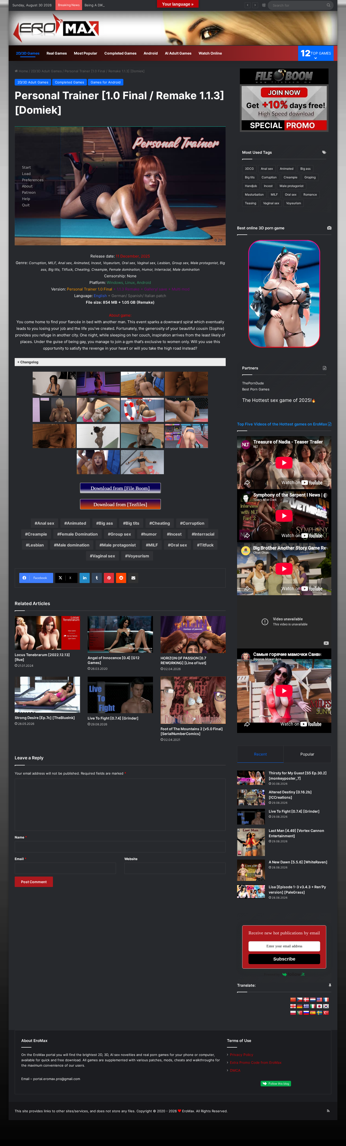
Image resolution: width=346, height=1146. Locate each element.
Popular (307, 754)
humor (150, 534)
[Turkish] (326, 1013)
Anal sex (45, 523)
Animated (76, 523)
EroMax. (188, 1111)
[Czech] (300, 999)
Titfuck (207, 545)
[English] (319, 999)
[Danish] (306, 999)
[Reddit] (121, 578)
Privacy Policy (241, 1055)
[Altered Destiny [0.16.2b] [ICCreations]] (251, 797)
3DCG (249, 168)
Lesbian (36, 545)
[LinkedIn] (85, 578)
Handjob (251, 186)
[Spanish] (313, 1013)
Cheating (161, 523)
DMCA (235, 1070)
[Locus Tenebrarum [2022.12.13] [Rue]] (47, 633)
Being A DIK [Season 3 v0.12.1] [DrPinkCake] (119, 5)
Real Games (57, 53)
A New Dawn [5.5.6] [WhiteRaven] (298, 862)
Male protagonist (119, 545)
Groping (310, 177)
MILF (153, 545)
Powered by (272, 974)
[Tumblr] (97, 578)
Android (151, 53)
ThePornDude (253, 383)
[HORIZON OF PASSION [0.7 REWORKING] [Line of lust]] (193, 634)
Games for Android (106, 82)
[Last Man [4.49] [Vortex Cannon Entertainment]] (251, 842)
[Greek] (306, 1006)
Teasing (250, 203)
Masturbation (254, 194)
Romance (310, 194)
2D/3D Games (28, 53)
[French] (326, 999)
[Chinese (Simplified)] (293, 999)
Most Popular (85, 53)
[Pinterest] (109, 578)
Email (20, 859)
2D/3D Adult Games (46, 71)
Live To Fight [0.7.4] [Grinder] (113, 718)
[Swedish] (319, 1013)
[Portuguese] (300, 1013)
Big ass (106, 523)
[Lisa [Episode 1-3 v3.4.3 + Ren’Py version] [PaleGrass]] (251, 891)
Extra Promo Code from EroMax (255, 1063)
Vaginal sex (103, 555)
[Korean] (326, 1006)
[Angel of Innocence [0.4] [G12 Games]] (120, 634)
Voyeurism (138, 555)
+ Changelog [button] (28, 362)
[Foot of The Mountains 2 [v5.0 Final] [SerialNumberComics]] (193, 700)
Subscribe (284, 959)
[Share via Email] (133, 578)
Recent (260, 754)
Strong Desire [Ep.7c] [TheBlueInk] (45, 717)
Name (21, 837)
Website (131, 859)
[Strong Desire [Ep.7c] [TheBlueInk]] (47, 695)
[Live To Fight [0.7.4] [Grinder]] (120, 695)
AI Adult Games (178, 53)
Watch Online (210, 53)
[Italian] (313, 1006)
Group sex (120, 534)
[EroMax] (173, 28)
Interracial (204, 534)
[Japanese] (319, 1006)
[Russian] (306, 1013)
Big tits (132, 523)
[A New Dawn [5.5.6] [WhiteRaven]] (251, 870)
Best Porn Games (256, 389)
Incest (175, 534)
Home (23, 71)
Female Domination (79, 534)
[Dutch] (313, 999)
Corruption (193, 523)
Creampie (37, 534)
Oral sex (178, 545)
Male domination (72, 545)
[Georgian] (293, 1006)
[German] (300, 1006)
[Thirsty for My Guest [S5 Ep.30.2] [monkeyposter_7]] (251, 778)
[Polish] (293, 1013)
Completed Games (120, 53)
